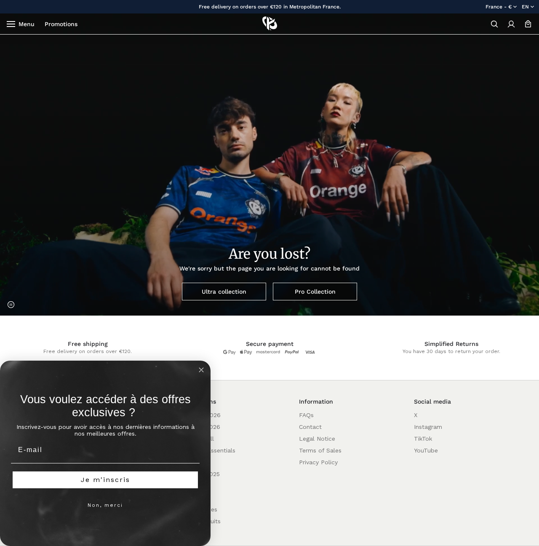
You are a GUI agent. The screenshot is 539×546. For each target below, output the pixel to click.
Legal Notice (317, 438)
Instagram (428, 426)
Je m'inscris (105, 480)
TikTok (423, 438)
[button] (494, 24)
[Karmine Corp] (269, 23)
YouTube (426, 450)
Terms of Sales (320, 450)
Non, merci (105, 505)
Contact (310, 426)
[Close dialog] (201, 370)
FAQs (306, 415)
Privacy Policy (318, 462)
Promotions (61, 24)
